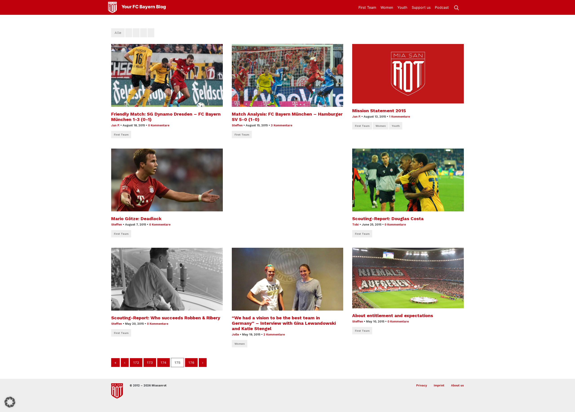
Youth (402, 7)
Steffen (237, 125)
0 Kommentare (158, 125)
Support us (421, 7)
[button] (10, 402)
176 (191, 362)
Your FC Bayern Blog (144, 6)
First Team (367, 7)
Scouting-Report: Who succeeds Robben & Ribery (165, 317)
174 (163, 362)
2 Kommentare (274, 334)
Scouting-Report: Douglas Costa (388, 218)
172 (136, 362)
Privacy (421, 385)
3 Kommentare (281, 125)
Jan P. (115, 125)
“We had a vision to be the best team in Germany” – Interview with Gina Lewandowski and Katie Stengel (284, 323)
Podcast (442, 7)
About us (457, 385)
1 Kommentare (399, 116)
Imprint (439, 385)
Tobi (355, 224)
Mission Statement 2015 (379, 110)
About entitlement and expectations (392, 315)
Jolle (235, 334)
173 (150, 362)
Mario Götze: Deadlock (136, 218)
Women (386, 7)
